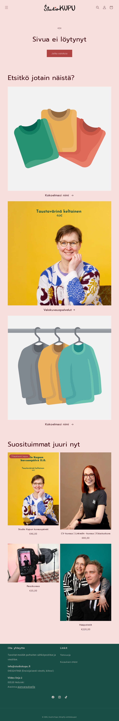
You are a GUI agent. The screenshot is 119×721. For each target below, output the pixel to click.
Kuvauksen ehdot (69, 662)
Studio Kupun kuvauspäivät (33, 529)
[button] (6, 7)
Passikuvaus (33, 586)
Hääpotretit (85, 625)
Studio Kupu (53, 717)
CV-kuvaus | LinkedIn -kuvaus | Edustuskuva (85, 533)
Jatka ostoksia (59, 53)
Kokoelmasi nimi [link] (57, 195)
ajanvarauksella (26, 686)
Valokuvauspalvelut (58, 310)
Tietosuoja (65, 654)
